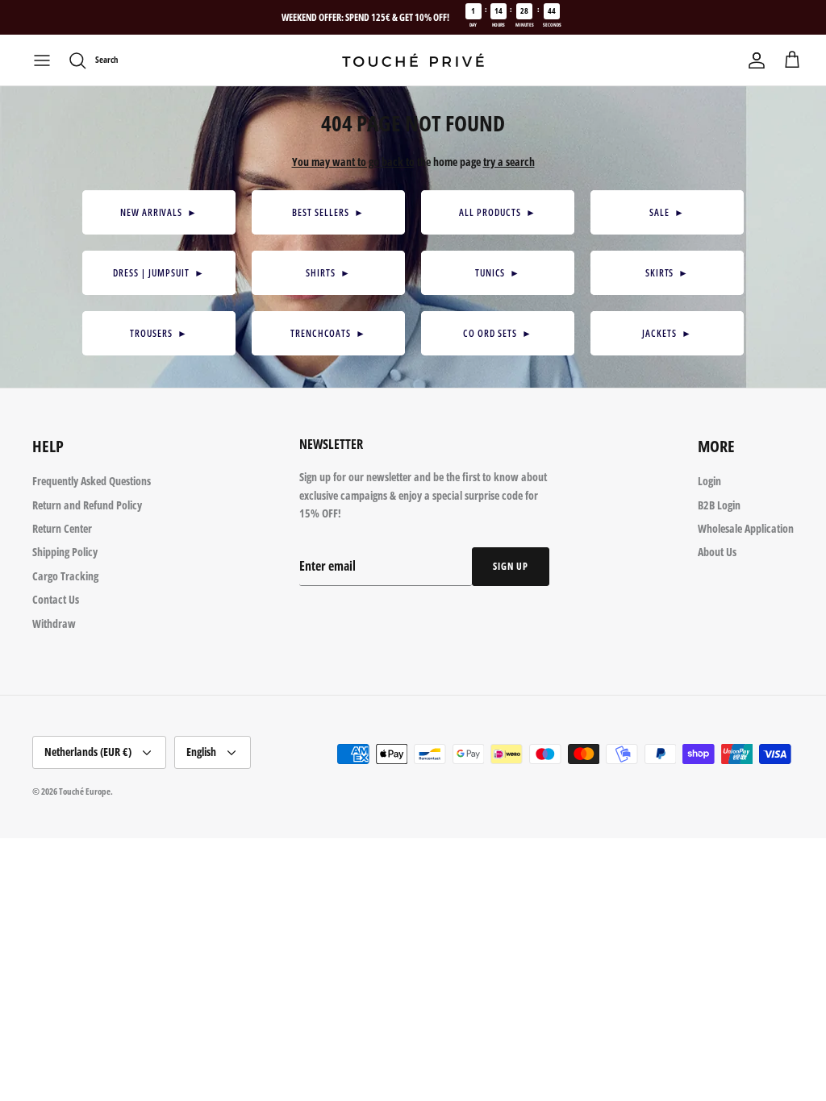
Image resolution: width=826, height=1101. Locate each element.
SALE (667, 212)
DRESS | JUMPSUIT (158, 273)
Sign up (510, 566)
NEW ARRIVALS (159, 212)
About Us (717, 551)
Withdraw (54, 623)
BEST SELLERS (328, 212)
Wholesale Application (746, 528)
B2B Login (719, 505)
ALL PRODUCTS (497, 212)
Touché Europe (85, 791)
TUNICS (498, 273)
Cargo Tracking (65, 576)
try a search (509, 161)
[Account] (756, 60)
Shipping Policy (65, 551)
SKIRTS (667, 273)
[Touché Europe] (413, 60)
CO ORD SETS (497, 333)
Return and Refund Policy (87, 505)
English (201, 751)
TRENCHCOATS (328, 333)
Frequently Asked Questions (91, 480)
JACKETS (667, 333)
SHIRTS (328, 273)
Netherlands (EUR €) (87, 751)
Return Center (62, 528)
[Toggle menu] (42, 60)
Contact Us (55, 599)
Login (709, 480)
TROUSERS (159, 333)
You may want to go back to (353, 161)
